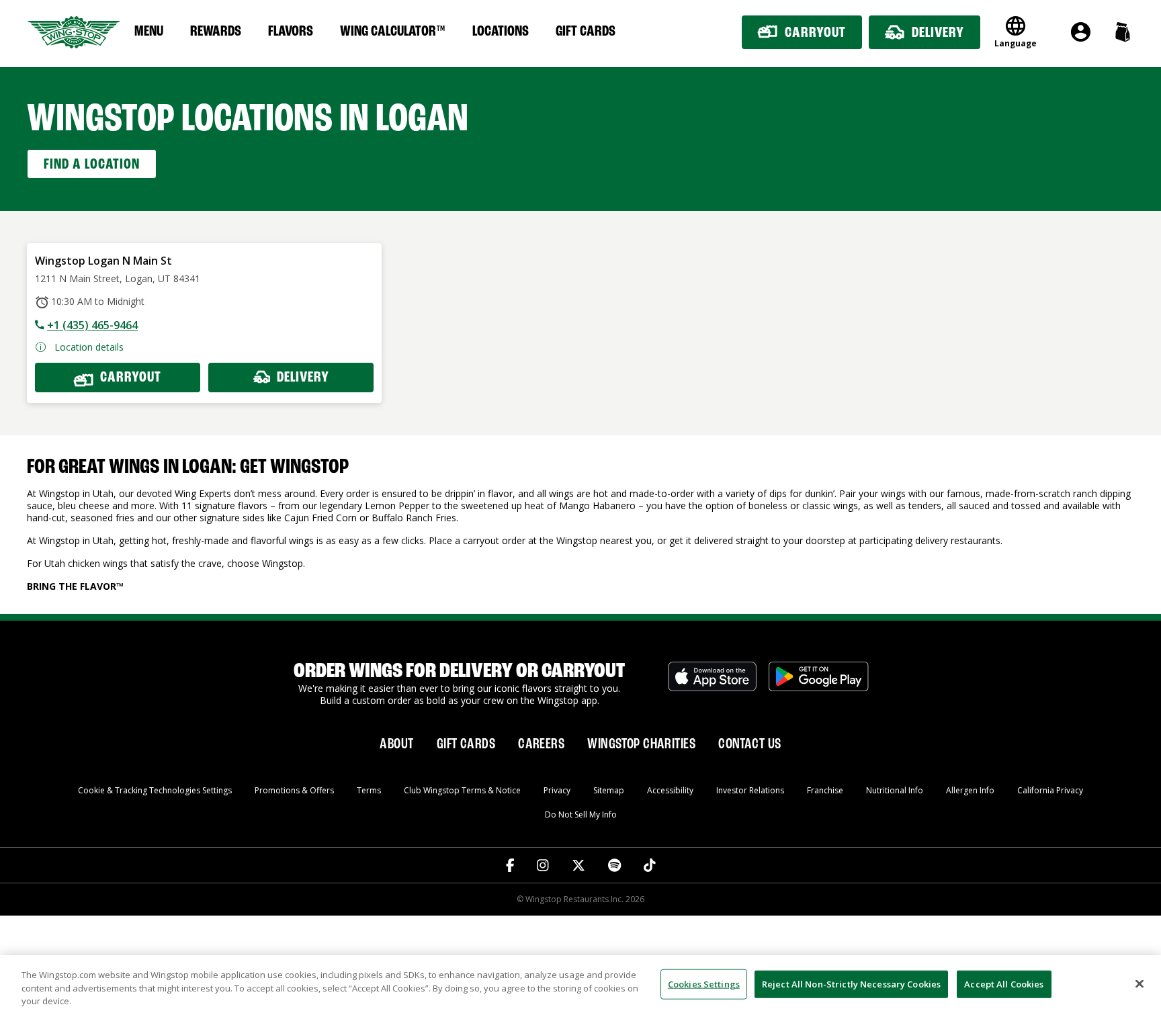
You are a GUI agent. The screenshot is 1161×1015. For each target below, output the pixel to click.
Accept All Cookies (1003, 983)
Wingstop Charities (641, 744)
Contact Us (749, 744)
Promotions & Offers (294, 790)
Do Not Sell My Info (581, 814)
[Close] (1139, 983)
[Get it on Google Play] (818, 684)
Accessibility (670, 790)
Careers (541, 744)
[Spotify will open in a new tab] (614, 865)
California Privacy (1050, 790)
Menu (148, 31)
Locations (500, 31)
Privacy (557, 790)
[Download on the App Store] (712, 684)
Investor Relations (750, 790)
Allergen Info (970, 790)
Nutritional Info (894, 790)
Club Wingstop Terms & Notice (462, 790)
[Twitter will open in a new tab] (578, 865)
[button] (1122, 32)
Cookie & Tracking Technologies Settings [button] (155, 790)
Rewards (215, 31)
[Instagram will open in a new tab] (542, 865)
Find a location (92, 164)
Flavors (290, 31)
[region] (580, 985)
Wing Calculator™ (392, 31)
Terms (369, 790)
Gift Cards (585, 31)
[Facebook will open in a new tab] (510, 865)
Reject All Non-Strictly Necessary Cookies (851, 983)
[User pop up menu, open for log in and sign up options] (1080, 32)
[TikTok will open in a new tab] (649, 865)
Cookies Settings (704, 983)
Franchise (825, 790)
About (396, 744)
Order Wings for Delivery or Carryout (459, 671)
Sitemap (608, 790)
